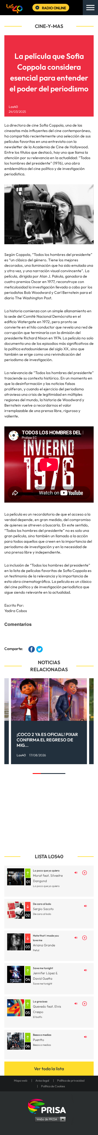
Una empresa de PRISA (49, 1106)
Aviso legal (42, 1080)
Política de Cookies (53, 1086)
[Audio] (76, 872)
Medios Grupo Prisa (49, 1119)
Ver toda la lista (49, 1068)
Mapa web (20, 1080)
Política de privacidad (70, 1080)
